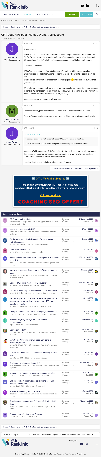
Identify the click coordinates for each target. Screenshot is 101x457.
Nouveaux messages (10, 20)
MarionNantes (15, 222)
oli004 (12, 406)
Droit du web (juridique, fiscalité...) (40, 306)
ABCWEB (89, 342)
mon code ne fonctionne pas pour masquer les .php (32, 373)
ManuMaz (13, 232)
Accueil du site (11, 14)
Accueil (90, 435)
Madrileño (13, 244)
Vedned (12, 263)
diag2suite (13, 394)
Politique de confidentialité (70, 435)
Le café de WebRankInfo (39, 244)
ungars (12, 386)
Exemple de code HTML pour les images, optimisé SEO (33, 312)
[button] (52, 14)
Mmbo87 (13, 306)
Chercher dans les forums (34, 20)
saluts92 (13, 293)
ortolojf (12, 366)
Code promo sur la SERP (20, 250)
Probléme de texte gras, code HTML (25, 391)
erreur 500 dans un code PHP (22, 229)
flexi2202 (13, 314)
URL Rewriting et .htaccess (39, 376)
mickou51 (13, 345)
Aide (83, 435)
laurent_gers (14, 358)
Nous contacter (35, 435)
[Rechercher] (97, 14)
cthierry (90, 365)
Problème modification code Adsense (26, 414)
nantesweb (14, 285)
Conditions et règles (50, 435)
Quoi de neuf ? (43, 14)
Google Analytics (32, 325)
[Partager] (93, 43)
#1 (97, 44)
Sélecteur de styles (11, 435)
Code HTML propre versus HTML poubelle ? (28, 283)
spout (91, 241)
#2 (97, 106)
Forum (27, 14)
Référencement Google (34, 252)
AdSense (33, 416)
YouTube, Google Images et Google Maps (41, 314)
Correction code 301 (18, 330)
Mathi (12, 252)
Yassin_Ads (14, 416)
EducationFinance (16, 332)
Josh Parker (7, 39)
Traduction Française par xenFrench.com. (71, 454)
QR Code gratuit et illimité (21, 219)
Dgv (11, 325)
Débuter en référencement (35, 386)
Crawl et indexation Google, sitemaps (41, 293)
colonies (90, 272)
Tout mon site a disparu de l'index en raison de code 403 (34, 290)
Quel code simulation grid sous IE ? (25, 363)
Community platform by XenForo (35, 454)
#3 (97, 128)
